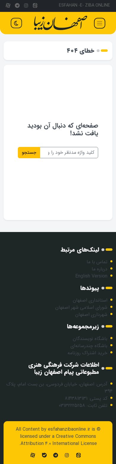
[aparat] (8, 6)
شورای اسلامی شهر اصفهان (81, 307)
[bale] (44, 455)
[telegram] (16, 6)
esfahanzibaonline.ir (69, 429)
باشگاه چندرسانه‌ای (88, 345)
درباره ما (99, 269)
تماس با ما (97, 262)
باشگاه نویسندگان (90, 338)
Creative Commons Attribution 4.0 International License (59, 440)
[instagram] (26, 6)
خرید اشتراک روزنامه (87, 353)
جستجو (29, 152)
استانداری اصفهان (90, 300)
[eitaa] (35, 6)
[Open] (99, 23)
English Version (91, 276)
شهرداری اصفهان (91, 314)
